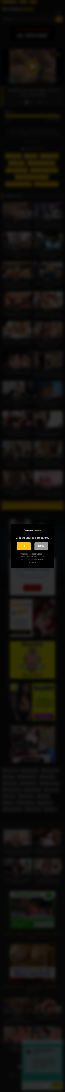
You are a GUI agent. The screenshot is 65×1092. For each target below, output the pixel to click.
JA (23, 546)
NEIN (41, 546)
